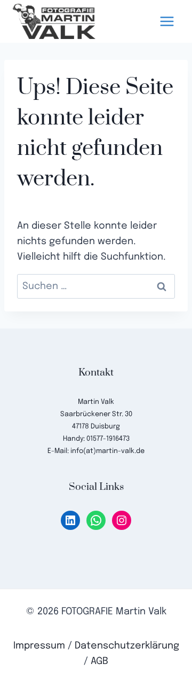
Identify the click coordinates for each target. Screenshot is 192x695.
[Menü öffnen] (166, 21)
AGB (99, 661)
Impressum (39, 646)
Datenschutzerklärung (127, 646)
